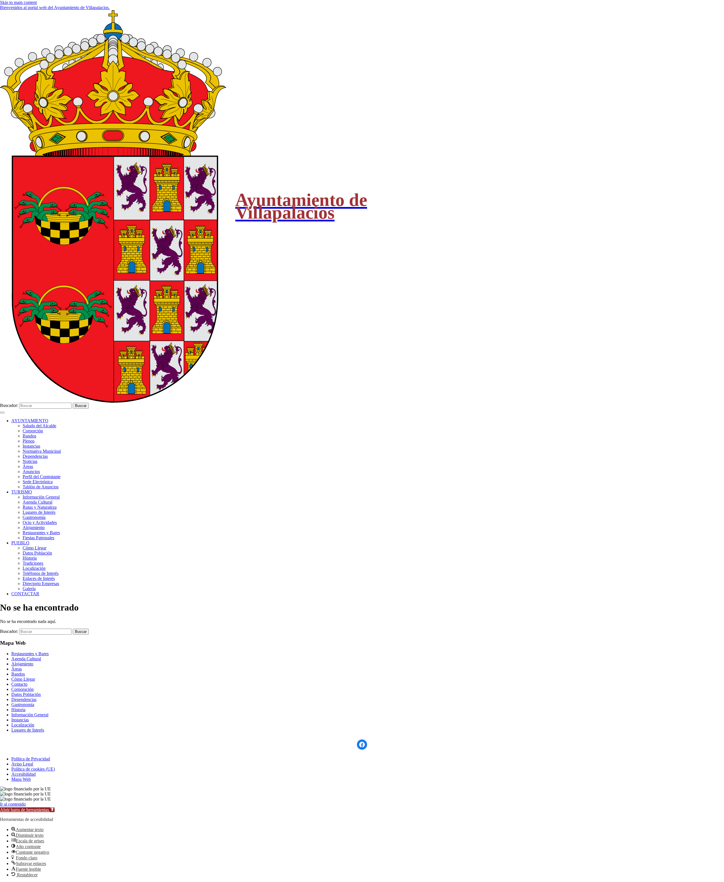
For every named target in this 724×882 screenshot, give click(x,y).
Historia (30, 558)
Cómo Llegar (34, 547)
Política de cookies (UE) (33, 769)
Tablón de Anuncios (41, 486)
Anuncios (31, 471)
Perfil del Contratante (42, 476)
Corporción (33, 430)
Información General (41, 497)
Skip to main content (18, 2)
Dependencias (35, 456)
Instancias (31, 446)
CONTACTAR (25, 593)
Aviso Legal (22, 764)
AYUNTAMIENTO (29, 420)
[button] (27, 809)
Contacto (19, 684)
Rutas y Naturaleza (40, 507)
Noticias (30, 461)
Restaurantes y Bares (41, 532)
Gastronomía (34, 517)
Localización (34, 568)
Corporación (22, 689)
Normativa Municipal (42, 451)
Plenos (29, 441)
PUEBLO (20, 542)
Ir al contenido (13, 804)
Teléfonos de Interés (41, 573)
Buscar (81, 406)
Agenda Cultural (37, 502)
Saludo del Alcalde (39, 425)
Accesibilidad (23, 774)
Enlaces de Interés (39, 578)
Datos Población (37, 553)
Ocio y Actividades (40, 522)
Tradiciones (33, 563)
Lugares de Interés (39, 512)
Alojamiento (34, 527)
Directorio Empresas (41, 583)
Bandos (29, 436)
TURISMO (21, 491)
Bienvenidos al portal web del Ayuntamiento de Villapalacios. (55, 7)
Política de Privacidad (30, 758)
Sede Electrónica (38, 481)
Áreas (28, 466)
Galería (29, 588)
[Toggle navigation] (2, 412)
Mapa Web (21, 779)
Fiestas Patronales (38, 537)
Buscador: (9, 405)
